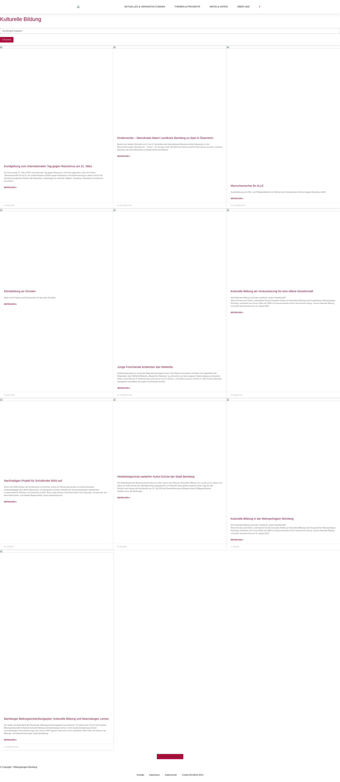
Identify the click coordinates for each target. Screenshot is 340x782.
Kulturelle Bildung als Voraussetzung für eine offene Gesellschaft (272, 291)
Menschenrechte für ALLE (247, 185)
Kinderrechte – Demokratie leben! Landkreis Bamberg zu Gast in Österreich (165, 137)
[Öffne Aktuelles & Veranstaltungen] (167, 6)
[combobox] (170, 31)
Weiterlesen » (10, 187)
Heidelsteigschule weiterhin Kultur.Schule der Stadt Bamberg (155, 476)
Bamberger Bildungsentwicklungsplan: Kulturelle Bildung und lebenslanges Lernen (56, 718)
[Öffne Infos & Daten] (229, 6)
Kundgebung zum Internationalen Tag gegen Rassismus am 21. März (48, 166)
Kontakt (140, 775)
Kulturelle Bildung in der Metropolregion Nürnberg (262, 518)
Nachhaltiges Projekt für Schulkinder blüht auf (33, 480)
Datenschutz (171, 775)
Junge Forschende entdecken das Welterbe (145, 366)
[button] (170, 756)
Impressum (154, 775)
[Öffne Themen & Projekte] (202, 6)
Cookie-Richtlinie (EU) (192, 775)
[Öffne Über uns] (251, 6)
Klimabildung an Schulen (20, 291)
